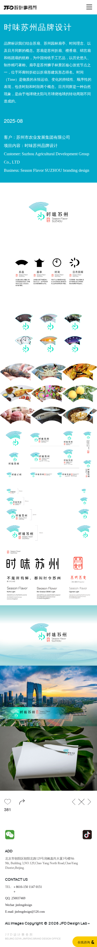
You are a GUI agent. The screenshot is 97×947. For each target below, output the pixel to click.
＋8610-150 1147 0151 (27, 887)
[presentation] (19, 473)
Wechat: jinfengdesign (18, 905)
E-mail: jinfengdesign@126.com (25, 911)
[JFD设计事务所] (20, 7)
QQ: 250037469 (15, 898)
